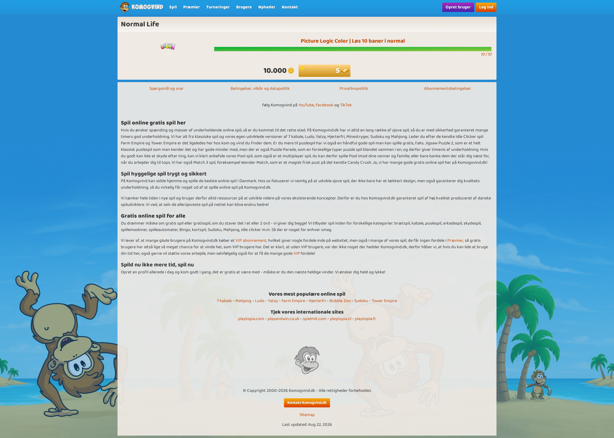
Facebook (324, 105)
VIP (297, 253)
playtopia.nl (340, 318)
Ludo (259, 301)
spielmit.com (314, 318)
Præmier (455, 240)
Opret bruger (458, 7)
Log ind (486, 7)
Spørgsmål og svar (166, 88)
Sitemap (307, 415)
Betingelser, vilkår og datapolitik (260, 88)
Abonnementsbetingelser (447, 88)
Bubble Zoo (340, 301)
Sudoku (361, 301)
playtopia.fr (365, 318)
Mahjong (243, 301)
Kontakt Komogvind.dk (307, 403)
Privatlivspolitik (354, 88)
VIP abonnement (251, 240)
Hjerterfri (317, 301)
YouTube (306, 105)
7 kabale (224, 301)
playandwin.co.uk (283, 318)
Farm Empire (293, 301)
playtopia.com (251, 318)
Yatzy (273, 301)
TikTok (346, 105)
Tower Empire (384, 301)
